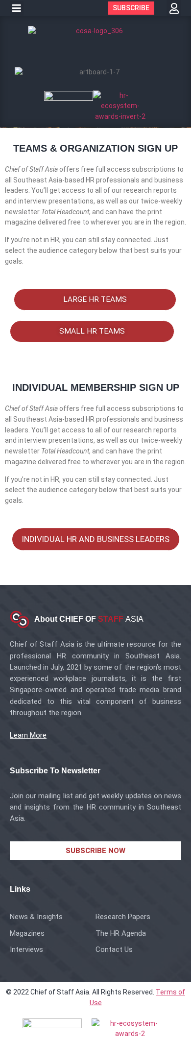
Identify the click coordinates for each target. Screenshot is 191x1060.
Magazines (27, 933)
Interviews (26, 949)
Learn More (28, 735)
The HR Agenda (121, 933)
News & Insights (36, 916)
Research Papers (123, 916)
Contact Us (114, 949)
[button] (17, 8)
